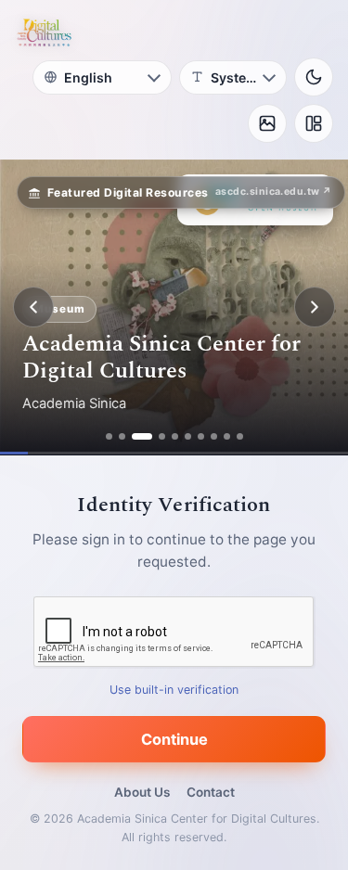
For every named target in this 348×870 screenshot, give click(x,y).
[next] (314, 307)
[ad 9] (227, 436)
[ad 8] (214, 436)
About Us (142, 792)
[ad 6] (188, 436)
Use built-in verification (174, 690)
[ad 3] (142, 436)
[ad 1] (109, 436)
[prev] (33, 307)
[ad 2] (122, 436)
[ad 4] (162, 436)
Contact (211, 792)
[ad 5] (175, 436)
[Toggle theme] (313, 77)
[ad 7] (201, 436)
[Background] (267, 123)
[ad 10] (240, 436)
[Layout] (313, 123)
